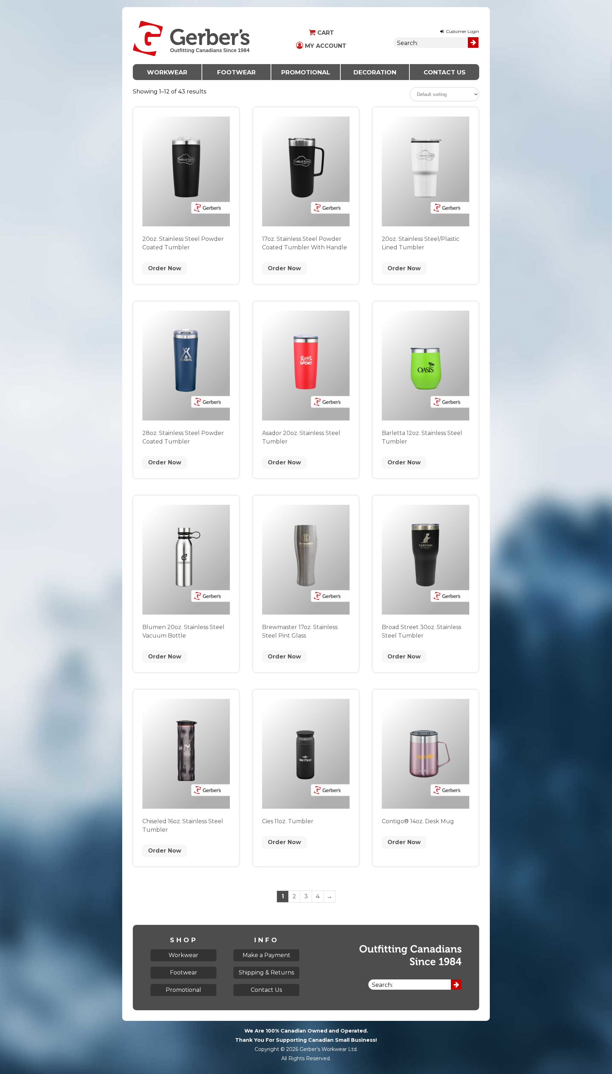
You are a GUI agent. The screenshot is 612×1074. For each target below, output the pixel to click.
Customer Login (462, 31)
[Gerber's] (191, 11)
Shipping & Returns (266, 972)
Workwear (167, 72)
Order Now (164, 268)
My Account (324, 46)
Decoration (374, 72)
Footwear (236, 72)
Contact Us (444, 72)
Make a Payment (266, 955)
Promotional (305, 72)
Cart (325, 32)
